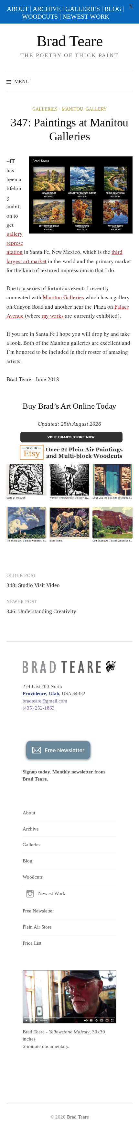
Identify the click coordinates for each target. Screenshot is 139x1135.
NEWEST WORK (85, 16)
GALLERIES (82, 8)
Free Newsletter (38, 910)
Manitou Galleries (63, 297)
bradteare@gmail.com (45, 700)
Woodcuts (33, 877)
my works (53, 315)
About (29, 812)
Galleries (31, 844)
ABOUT (17, 8)
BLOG (113, 8)
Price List (32, 943)
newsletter (82, 771)
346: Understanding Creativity (41, 611)
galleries (45, 109)
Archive (31, 828)
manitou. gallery (84, 109)
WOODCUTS (40, 16)
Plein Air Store (37, 927)
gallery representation (14, 242)
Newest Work (51, 893)
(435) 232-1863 (39, 708)
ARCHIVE (47, 8)
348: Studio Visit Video (33, 585)
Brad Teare (69, 40)
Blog (27, 860)
